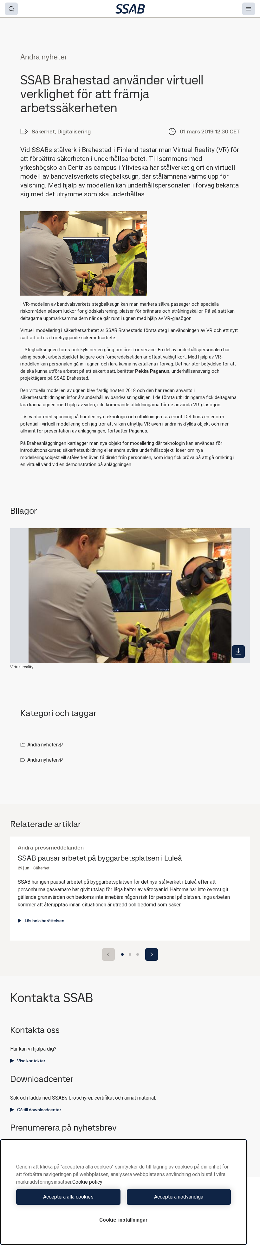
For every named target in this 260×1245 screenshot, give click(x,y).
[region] (123, 1192)
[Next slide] (151, 954)
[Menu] (248, 9)
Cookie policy (87, 1182)
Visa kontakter (31, 1061)
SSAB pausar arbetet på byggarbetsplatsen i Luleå (100, 858)
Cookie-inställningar (123, 1220)
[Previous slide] (108, 954)
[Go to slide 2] (130, 954)
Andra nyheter (42, 745)
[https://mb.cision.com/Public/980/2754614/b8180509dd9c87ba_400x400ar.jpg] (238, 651)
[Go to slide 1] (122, 954)
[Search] (11, 9)
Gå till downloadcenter (39, 1110)
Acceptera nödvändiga (178, 1197)
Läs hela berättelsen (44, 920)
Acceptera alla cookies (68, 1197)
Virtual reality (21, 667)
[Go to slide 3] (137, 954)
